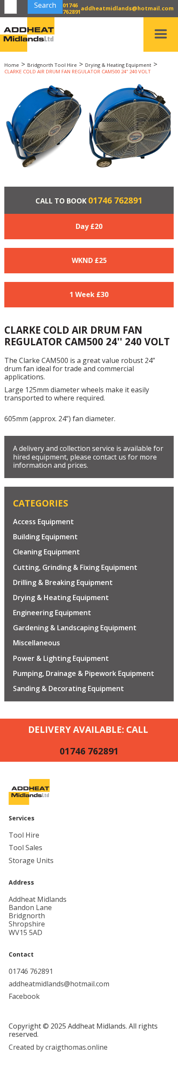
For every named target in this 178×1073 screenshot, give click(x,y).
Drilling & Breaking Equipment (63, 583)
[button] (160, 34)
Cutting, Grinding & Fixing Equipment (75, 567)
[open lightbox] (43, 126)
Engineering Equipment (52, 613)
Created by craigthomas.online (58, 1047)
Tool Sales (25, 848)
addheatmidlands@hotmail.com (59, 984)
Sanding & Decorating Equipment (68, 689)
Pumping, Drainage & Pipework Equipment (83, 673)
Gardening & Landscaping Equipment (75, 628)
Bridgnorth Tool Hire (52, 65)
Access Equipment (43, 522)
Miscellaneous (36, 643)
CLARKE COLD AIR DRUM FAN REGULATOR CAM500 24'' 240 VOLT (77, 71)
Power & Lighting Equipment (61, 658)
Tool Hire (24, 835)
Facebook (24, 996)
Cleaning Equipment (46, 552)
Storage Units (31, 861)
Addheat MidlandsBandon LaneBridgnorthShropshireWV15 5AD (38, 916)
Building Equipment (45, 537)
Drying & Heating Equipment (118, 65)
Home (11, 65)
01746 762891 (115, 200)
